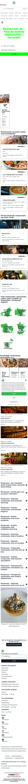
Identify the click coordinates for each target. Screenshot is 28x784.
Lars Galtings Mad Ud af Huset (13, 174)
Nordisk (8, 286)
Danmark (4, 118)
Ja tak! (14, 661)
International (13, 377)
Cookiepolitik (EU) (19, 758)
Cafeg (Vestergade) (9, 200)
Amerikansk (5, 202)
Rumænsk (10, 203)
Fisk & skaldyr (14, 375)
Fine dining (4, 286)
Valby (4, 182)
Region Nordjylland (10, 239)
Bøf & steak (23, 377)
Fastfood (23, 202)
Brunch (4, 176)
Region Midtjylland (10, 155)
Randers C (4, 125)
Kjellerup (4, 208)
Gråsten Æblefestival (7, 469)
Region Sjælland (9, 290)
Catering (4, 178)
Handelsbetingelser (16, 756)
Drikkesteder (14, 237)
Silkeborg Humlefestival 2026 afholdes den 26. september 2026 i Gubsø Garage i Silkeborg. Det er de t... (13, 447)
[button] (26, 380)
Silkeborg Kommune (19, 207)
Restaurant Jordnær (15, 373)
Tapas (18, 176)
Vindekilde (4, 291)
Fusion (4, 203)
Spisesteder (5, 205)
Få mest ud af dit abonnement (9, 705)
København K (4, 266)
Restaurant (3, 5)
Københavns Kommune (20, 180)
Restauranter (4, 116)
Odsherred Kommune (17, 290)
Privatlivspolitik (16, 404)
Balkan (9, 202)
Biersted (7, 240)
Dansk (3, 114)
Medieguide (4, 700)
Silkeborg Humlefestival (7, 443)
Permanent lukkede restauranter (10, 686)
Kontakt (7, 756)
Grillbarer (13, 205)
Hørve (23, 290)
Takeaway (17, 205)
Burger (16, 202)
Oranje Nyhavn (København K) (12, 259)
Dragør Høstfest (5, 418)
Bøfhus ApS (23, 373)
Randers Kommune (18, 155)
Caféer (9, 205)
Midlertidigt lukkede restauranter (10, 684)
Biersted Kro (6, 233)
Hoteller (17, 288)
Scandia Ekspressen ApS (6, 111)
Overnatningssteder (11, 288)
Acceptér (14, 393)
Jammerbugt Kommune (19, 239)
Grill (6, 203)
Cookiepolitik (10, 404)
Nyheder (3, 692)
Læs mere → (4, 424)
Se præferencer (14, 402)
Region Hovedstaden (11, 180)
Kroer (18, 237)
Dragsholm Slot (7, 284)
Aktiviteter (4, 678)
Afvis (14, 397)
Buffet (7, 176)
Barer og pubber (16, 262)
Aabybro (3, 240)
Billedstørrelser (5, 702)
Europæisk (14, 176)
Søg (15, 54)
